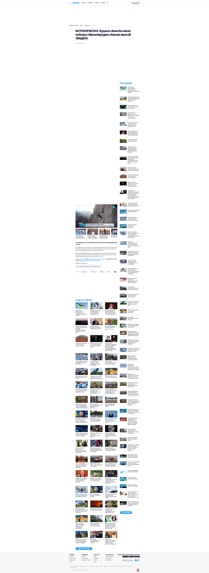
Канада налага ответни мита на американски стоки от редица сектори (82, 480)
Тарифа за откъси (91, 566)
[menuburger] (70, 2)
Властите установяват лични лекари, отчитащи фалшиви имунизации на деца (133, 244)
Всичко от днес (73, 558)
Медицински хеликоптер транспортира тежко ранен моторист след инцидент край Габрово (133, 367)
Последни (71, 556)
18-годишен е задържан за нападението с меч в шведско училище (81, 390)
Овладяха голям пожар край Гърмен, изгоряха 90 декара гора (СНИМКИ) (133, 342)
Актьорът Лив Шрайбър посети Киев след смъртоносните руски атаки (111, 420)
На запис (96, 2)
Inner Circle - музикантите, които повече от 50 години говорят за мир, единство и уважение (110, 541)
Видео (71, 561)
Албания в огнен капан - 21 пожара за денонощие (111, 377)
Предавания (96, 558)
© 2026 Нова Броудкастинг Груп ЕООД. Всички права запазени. (78, 570)
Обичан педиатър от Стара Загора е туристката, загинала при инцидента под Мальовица (133, 271)
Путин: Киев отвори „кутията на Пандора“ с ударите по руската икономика (81, 465)
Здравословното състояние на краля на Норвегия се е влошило (95, 327)
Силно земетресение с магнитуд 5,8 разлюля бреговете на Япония (110, 465)
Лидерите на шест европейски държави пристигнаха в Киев (95, 420)
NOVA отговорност (110, 556)
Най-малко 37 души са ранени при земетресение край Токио (95, 435)
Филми (95, 561)
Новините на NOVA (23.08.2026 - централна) (132, 226)
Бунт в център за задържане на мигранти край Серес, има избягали (96, 406)
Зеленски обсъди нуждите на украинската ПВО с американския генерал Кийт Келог (81, 450)
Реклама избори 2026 (76, 566)
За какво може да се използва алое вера (133, 140)
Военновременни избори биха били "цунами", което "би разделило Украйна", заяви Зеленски (82, 420)
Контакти (101, 566)
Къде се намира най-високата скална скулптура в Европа (95, 524)
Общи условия (106, 566)
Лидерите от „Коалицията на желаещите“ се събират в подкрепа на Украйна (81, 313)
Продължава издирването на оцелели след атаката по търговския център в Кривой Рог (111, 481)
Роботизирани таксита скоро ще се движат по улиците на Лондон (81, 434)
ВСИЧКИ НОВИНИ (126, 512)
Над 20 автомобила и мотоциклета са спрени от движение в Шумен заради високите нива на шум (133, 494)
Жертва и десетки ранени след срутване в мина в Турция (96, 465)
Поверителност (111, 566)
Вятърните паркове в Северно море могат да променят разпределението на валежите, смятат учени (81, 329)
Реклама (71, 566)
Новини (83, 2)
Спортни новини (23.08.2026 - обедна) (133, 478)
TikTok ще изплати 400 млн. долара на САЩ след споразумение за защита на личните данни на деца (110, 526)
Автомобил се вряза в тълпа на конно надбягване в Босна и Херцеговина (95, 391)
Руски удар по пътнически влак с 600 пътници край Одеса (110, 362)
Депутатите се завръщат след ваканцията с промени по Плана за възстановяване (133, 115)
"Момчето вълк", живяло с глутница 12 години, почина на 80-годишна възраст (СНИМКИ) (81, 541)
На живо (103, 2)
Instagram (90, 258)
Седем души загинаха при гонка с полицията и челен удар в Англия (96, 479)
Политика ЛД (116, 566)
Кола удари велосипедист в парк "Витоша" (133, 318)
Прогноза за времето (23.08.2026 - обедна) (133, 471)
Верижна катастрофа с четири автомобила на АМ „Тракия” (133, 325)
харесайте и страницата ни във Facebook (89, 260)
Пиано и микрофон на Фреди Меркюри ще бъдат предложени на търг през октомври (110, 312)
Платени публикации (72, 567)
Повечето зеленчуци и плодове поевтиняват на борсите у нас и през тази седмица (133, 411)
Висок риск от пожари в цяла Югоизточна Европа (96, 509)
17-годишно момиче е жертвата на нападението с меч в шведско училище (110, 510)
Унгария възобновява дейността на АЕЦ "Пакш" (110, 405)
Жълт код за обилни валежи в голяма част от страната (133, 107)
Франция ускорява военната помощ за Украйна (95, 495)
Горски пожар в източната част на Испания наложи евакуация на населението (80, 526)
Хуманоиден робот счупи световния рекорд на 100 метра (82, 362)
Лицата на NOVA (85, 558)
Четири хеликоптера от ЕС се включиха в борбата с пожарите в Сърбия (111, 496)
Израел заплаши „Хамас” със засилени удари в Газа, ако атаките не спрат (96, 345)
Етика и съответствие (129, 566)
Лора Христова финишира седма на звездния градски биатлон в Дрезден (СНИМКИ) (132, 149)
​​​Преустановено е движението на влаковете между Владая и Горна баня (132, 357)
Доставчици (97, 566)
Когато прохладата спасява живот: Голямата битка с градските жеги (95, 312)
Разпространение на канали (84, 566)
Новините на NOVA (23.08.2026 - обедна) (133, 485)
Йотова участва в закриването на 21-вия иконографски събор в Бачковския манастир (133, 333)
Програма (90, 2)
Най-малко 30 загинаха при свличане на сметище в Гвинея (81, 344)
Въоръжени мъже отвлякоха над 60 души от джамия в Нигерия (110, 449)
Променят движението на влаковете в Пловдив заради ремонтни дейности (133, 99)
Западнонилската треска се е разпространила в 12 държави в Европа (133, 280)
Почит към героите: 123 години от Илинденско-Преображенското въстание (133, 503)
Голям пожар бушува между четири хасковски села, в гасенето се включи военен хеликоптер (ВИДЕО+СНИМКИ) (133, 421)
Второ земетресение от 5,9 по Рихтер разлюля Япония (82, 377)
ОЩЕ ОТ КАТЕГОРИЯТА (84, 548)
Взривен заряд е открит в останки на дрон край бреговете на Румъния (81, 495)
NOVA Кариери (109, 558)
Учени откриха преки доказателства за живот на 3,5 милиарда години (110, 435)
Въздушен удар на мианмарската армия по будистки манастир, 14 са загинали (82, 510)
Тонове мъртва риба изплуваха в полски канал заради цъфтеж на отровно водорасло (111, 391)
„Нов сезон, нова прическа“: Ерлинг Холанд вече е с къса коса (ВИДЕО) (95, 363)
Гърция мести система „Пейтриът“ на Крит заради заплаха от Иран (96, 377)
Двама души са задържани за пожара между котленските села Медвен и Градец (133, 376)
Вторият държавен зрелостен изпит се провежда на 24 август (133, 204)
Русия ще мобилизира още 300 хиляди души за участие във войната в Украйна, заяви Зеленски (82, 406)
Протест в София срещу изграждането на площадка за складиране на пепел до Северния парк (133, 234)
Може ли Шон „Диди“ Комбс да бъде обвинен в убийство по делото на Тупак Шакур (96, 449)
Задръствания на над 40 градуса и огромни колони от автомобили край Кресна (133, 253)
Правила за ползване (122, 566)
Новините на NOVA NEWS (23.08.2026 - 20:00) (133, 211)
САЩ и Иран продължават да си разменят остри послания (95, 541)
